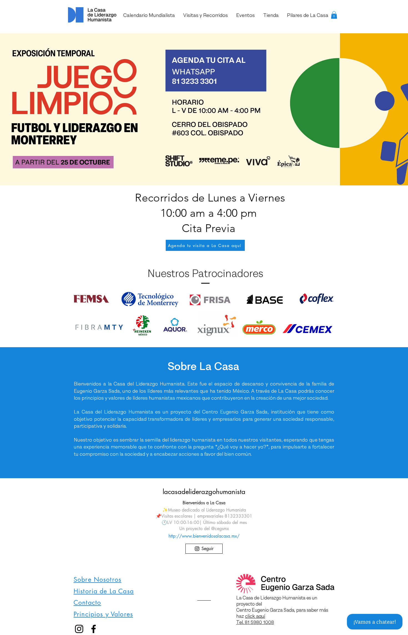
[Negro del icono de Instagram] (79, 628)
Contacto (87, 602)
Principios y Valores (103, 614)
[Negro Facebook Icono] (93, 628)
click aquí (255, 616)
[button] (334, 15)
